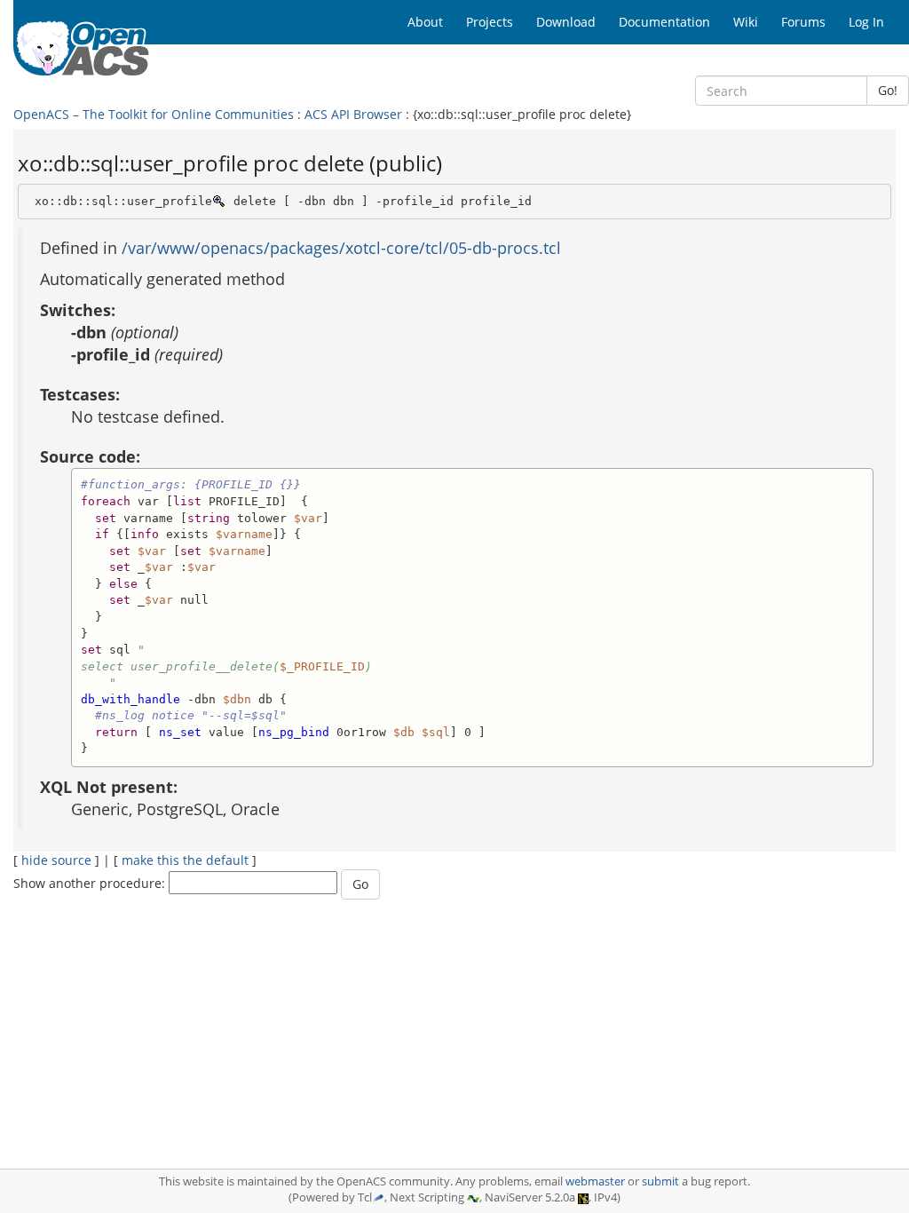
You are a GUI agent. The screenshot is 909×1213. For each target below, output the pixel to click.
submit (660, 1181)
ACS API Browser (353, 114)
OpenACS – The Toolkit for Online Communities (153, 114)
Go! (887, 90)
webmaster (595, 1181)
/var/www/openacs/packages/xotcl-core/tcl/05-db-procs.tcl (341, 247)
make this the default (185, 860)
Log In (866, 21)
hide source (56, 860)
